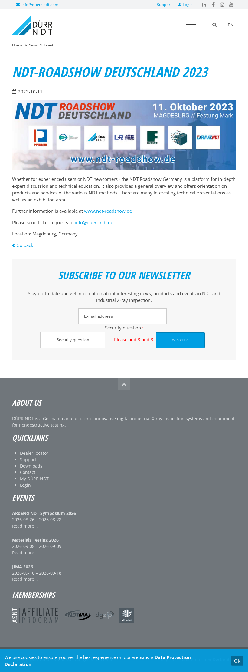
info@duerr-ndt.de (94, 222)
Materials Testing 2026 (35, 540)
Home (17, 45)
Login (188, 4)
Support (164, 4)
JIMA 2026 (22, 566)
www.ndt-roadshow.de (108, 211)
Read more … (25, 526)
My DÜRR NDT (34, 478)
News (33, 45)
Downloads (31, 466)
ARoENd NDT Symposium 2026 (44, 513)
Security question (84, 327)
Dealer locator (34, 453)
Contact (27, 472)
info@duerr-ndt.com (39, 4)
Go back (24, 245)
